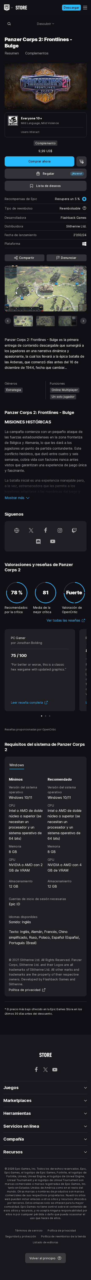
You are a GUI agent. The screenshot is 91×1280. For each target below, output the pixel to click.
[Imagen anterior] (8, 321)
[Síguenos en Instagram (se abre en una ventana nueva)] (60, 530)
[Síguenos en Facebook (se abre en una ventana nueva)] (45, 530)
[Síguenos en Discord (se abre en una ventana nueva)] (38, 541)
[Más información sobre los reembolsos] (84, 208)
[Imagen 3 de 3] (49, 715)
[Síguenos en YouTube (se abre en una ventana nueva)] (53, 541)
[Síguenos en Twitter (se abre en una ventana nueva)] (31, 530)
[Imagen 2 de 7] (45, 321)
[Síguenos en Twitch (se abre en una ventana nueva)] (74, 530)
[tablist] (45, 765)
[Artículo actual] (23, 321)
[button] (46, 497)
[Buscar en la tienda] (9, 23)
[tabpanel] (45, 829)
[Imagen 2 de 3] (45, 715)
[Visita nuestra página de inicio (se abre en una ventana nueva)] (17, 530)
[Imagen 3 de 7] (67, 321)
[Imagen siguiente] (83, 321)
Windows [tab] (16, 765)
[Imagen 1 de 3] (41, 715)
